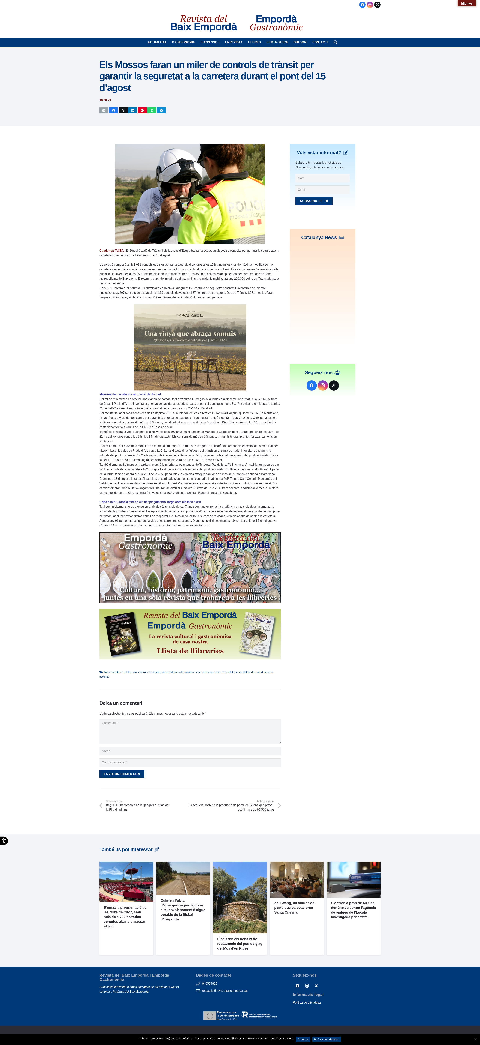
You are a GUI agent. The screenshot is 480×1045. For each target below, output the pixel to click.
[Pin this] (142, 110)
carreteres (117, 671)
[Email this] (103, 110)
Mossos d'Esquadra (182, 671)
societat (104, 676)
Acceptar (303, 1039)
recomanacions (211, 671)
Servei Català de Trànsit (249, 671)
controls (143, 671)
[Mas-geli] (190, 389)
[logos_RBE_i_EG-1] (203, 23)
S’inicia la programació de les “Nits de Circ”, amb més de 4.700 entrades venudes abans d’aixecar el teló (125, 916)
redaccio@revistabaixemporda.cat (225, 990)
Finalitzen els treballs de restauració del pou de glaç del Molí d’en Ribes (239, 943)
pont (198, 671)
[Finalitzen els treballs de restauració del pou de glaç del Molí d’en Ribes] (240, 864)
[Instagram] (370, 5)
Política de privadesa (307, 1002)
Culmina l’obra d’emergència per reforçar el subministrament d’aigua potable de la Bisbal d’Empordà (182, 910)
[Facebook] (362, 5)
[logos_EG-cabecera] (276, 23)
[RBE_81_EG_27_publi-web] (190, 602)
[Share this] (113, 110)
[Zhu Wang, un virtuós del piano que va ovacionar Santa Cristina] (297, 864)
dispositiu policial (159, 671)
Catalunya (131, 671)
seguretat (227, 671)
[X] (377, 5)
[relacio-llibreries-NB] (190, 658)
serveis (269, 671)
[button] (168, 42)
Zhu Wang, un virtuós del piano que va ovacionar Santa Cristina (295, 907)
